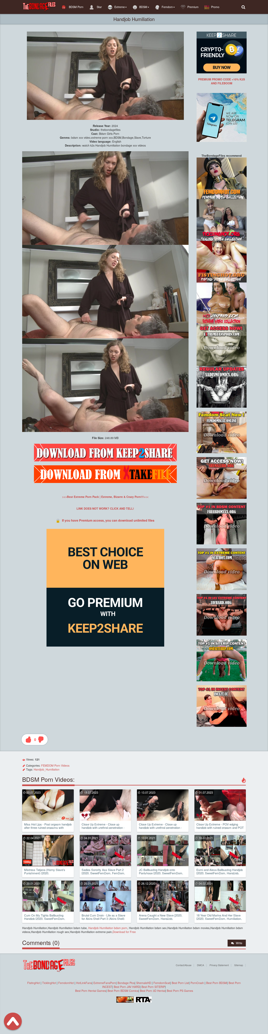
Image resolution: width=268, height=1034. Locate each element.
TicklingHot (49, 983)
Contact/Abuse (183, 965)
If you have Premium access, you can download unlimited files (108, 520)
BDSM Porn (75, 7)
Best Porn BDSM (216, 983)
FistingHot (33, 983)
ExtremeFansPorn (104, 983)
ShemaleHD (143, 983)
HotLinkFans (84, 983)
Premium (193, 7)
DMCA (200, 965)
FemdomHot (66, 983)
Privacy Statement (219, 965)
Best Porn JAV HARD (127, 987)
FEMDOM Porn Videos (55, 765)
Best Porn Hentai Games (90, 991)
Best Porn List (180, 983)
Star (99, 7)
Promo (215, 7)
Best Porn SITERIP (153, 987)
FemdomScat (161, 983)
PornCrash (198, 983)
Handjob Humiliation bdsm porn (107, 928)
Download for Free (124, 932)
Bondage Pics (126, 983)
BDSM (143, 7)
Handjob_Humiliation (46, 769)
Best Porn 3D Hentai (152, 991)
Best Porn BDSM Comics (123, 991)
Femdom (167, 7)
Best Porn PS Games (180, 991)
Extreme (119, 7)
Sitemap (238, 965)
